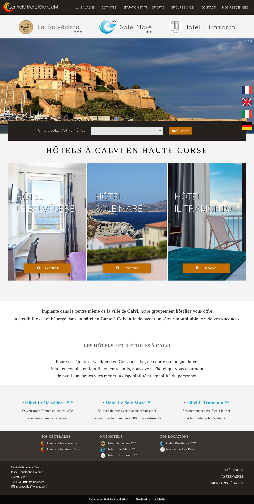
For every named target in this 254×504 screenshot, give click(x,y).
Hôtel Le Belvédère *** (49, 402)
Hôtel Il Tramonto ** (207, 402)
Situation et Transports (143, 7)
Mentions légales (227, 483)
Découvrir (52, 268)
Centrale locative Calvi (63, 449)
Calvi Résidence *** (181, 443)
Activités (108, 7)
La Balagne (85, 7)
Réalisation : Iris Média (150, 499)
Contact (208, 7)
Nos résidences (235, 7)
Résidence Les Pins (180, 449)
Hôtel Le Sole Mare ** (128, 402)
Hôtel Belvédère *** (121, 443)
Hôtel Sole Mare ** (121, 449)
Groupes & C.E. (182, 7)
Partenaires (232, 476)
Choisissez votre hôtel (61, 130)
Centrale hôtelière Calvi (64, 443)
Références (233, 470)
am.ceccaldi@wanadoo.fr (31, 486)
